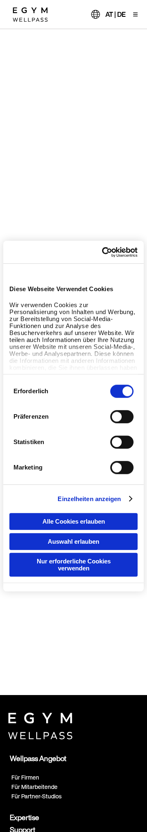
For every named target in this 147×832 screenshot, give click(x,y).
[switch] (122, 416)
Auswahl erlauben (73, 541)
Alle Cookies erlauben (73, 521)
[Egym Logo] (40, 724)
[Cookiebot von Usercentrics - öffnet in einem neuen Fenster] (104, 252)
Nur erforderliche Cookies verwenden (74, 565)
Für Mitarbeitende (34, 787)
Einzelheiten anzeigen (89, 498)
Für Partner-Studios (36, 796)
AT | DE (115, 14)
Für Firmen (25, 777)
